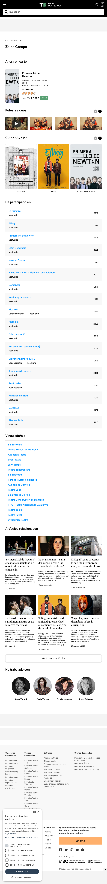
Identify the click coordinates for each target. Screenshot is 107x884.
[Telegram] (82, 849)
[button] (22, 838)
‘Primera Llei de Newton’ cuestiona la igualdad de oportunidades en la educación (20, 564)
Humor (48, 839)
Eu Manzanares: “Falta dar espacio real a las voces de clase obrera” (51, 563)
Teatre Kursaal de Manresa (23, 449)
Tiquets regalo (50, 761)
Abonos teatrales (51, 758)
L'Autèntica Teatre (18, 520)
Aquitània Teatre (17, 454)
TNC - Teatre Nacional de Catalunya (28, 504)
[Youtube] (77, 850)
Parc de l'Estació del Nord (22, 479)
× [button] (38, 812)
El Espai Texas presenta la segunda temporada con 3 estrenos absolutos (85, 563)
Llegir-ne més (10, 834)
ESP (102, 6)
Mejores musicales (52, 772)
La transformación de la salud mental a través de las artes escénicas (19, 621)
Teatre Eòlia (14, 489)
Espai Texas (14, 459)
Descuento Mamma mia (84, 766)
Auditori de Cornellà (19, 484)
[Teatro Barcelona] (50, 5)
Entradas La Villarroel (29, 783)
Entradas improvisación (11, 781)
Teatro (48, 831)
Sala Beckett (15, 474)
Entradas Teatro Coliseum (31, 767)
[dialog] (22, 845)
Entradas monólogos (9, 786)
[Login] (96, 4)
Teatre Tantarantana (19, 469)
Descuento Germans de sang (86, 769)
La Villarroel (14, 464)
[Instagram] (71, 849)
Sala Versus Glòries (19, 494)
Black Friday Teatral (52, 781)
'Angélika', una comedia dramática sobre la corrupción (85, 621)
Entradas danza (11, 763)
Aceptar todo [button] (22, 871)
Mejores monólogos (52, 769)
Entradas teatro (11, 760)
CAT (102, 3)
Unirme (80, 840)
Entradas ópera (11, 777)
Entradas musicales (9, 767)
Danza (48, 847)
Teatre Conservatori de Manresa (26, 499)
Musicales (50, 835)
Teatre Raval (15, 515)
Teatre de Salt (15, 509)
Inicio (7, 40)
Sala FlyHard (15, 444)
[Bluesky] (66, 850)
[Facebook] (60, 849)
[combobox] (55, 11)
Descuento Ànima (81, 763)
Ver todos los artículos (53, 658)
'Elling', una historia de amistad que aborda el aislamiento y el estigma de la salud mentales (52, 623)
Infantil (48, 843)
